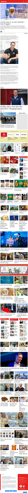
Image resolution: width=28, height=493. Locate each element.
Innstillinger (25, 492)
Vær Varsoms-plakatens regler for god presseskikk (23, 479)
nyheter (2, 86)
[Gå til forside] (11, 1)
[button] (1, 131)
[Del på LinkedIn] (25, 33)
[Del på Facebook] (24, 33)
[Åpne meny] (26, 1)
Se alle (26, 141)
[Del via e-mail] (27, 33)
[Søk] (23, 2)
